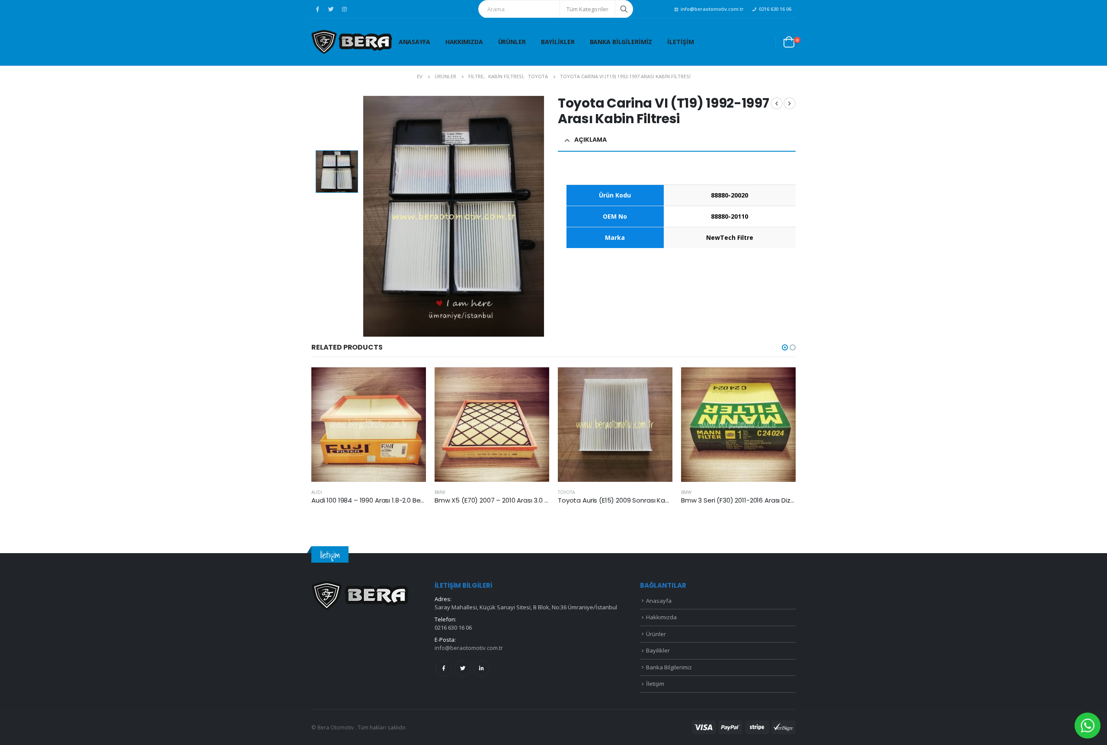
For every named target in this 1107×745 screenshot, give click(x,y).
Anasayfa (414, 42)
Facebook (443, 668)
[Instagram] (344, 9)
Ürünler (512, 42)
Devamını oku (411, 381)
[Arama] (624, 9)
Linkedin (482, 668)
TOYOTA (566, 492)
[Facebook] (317, 9)
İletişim (680, 42)
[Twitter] (330, 9)
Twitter (462, 668)
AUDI (316, 492)
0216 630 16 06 (775, 9)
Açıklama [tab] (590, 139)
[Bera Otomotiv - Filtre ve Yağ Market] (351, 42)
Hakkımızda (464, 42)
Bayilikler (558, 42)
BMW (440, 492)
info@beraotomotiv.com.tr (712, 9)
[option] (337, 171)
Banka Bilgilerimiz (621, 42)
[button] (785, 347)
